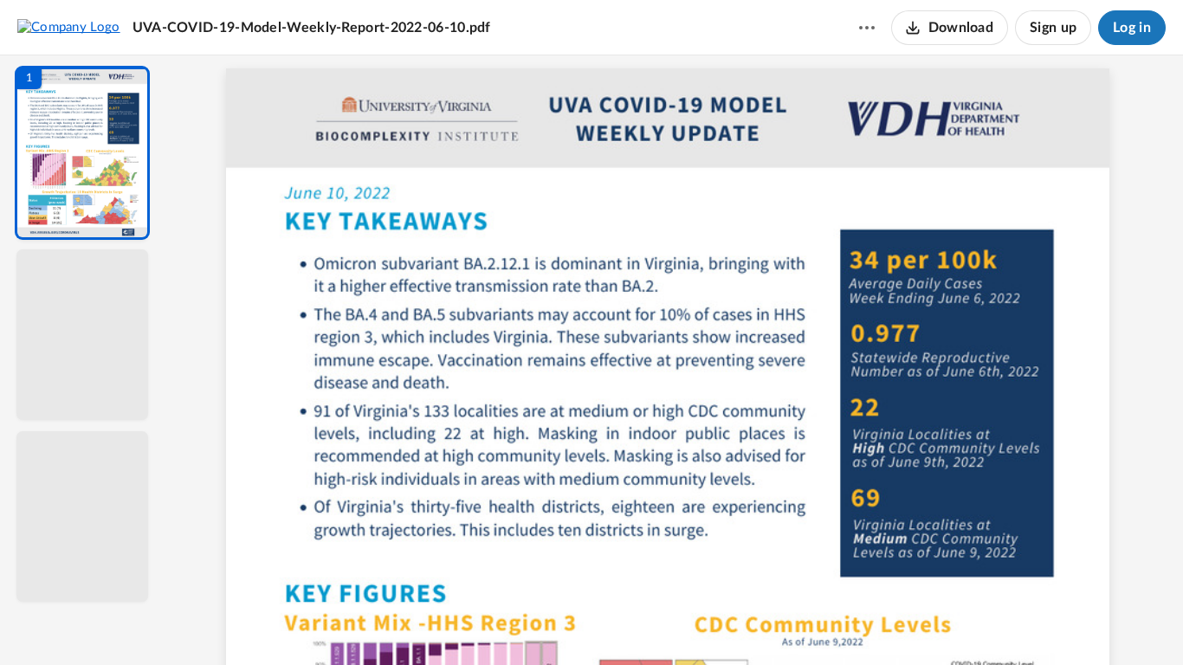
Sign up (1053, 28)
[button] (82, 152)
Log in (1132, 28)
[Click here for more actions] (867, 27)
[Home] (68, 27)
